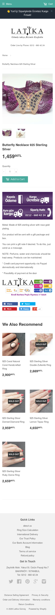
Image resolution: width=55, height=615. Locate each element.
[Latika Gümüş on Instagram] (44, 582)
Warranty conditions (41, 599)
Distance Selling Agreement (16, 595)
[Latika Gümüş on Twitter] (11, 582)
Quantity (6, 166)
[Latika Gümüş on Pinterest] (27, 582)
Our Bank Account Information (27, 542)
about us (27, 525)
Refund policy (27, 555)
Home (4, 55)
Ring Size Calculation (27, 529)
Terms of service (27, 551)
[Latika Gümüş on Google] (35, 582)
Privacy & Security (40, 595)
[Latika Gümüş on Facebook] (19, 582)
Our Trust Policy (27, 538)
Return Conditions (26, 604)
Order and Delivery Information (16, 599)
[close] (51, 11)
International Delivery (27, 534)
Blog (27, 547)
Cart (50, 3)
